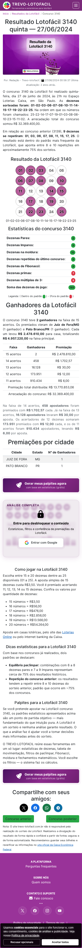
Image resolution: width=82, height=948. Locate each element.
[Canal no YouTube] (59, 910)
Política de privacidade (27, 923)
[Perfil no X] (22, 910)
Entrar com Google (44, 542)
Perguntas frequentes (41, 866)
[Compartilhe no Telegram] (58, 808)
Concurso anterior (18, 819)
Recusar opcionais (21, 942)
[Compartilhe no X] (24, 808)
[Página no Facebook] (35, 910)
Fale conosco (43, 898)
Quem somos (41, 882)
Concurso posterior (63, 819)
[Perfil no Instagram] (47, 910)
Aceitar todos (60, 942)
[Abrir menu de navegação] (76, 5)
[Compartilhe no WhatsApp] (47, 808)
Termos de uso (55, 923)
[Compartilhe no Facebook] (35, 808)
